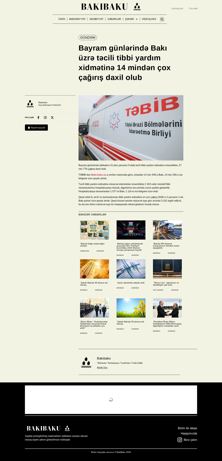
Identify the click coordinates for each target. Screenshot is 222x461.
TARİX (61, 19)
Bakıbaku (43, 102)
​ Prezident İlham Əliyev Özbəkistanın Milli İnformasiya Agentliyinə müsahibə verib (167, 323)
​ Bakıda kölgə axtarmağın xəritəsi (92, 244)
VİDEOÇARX (149, 19)
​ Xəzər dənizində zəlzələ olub (131, 282)
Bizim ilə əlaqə (187, 428)
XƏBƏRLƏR (114, 19)
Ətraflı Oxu (102, 367)
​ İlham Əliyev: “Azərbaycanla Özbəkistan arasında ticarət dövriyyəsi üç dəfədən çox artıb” (93, 324)
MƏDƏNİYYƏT (77, 19)
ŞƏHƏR (129, 19)
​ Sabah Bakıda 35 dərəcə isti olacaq (130, 322)
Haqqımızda (189, 433)
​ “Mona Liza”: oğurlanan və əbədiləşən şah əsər (166, 283)
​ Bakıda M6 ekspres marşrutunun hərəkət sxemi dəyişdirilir (166, 245)
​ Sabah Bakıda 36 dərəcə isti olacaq (94, 283)
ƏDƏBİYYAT (96, 19)
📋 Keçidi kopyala (36, 127)
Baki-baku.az (98, 174)
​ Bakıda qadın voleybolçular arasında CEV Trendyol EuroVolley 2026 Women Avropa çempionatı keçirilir (130, 246)
